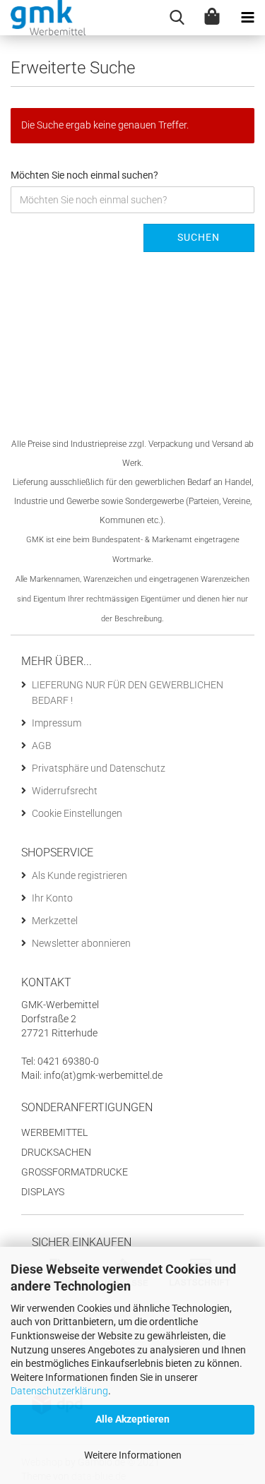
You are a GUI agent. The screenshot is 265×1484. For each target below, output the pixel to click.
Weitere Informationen (133, 1455)
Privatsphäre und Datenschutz (98, 768)
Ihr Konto (52, 898)
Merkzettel (55, 920)
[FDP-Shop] (43, 17)
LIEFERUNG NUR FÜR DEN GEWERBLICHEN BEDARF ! (127, 692)
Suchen (198, 237)
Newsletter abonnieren (81, 943)
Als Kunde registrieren (79, 875)
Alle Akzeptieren (132, 1419)
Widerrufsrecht (65, 790)
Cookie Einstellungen (77, 813)
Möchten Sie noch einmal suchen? (84, 175)
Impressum (56, 723)
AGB (42, 745)
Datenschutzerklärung (59, 1390)
